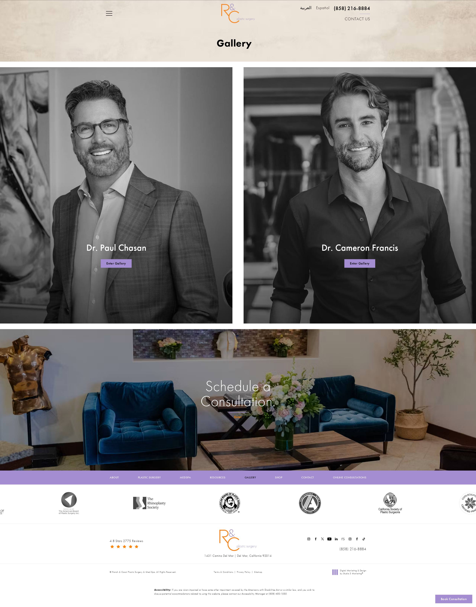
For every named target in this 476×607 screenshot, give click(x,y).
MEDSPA (185, 477)
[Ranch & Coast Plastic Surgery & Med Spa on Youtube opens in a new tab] (329, 538)
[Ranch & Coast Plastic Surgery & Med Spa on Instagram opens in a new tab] (308, 538)
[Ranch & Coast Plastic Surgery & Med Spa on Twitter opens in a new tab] (322, 538)
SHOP (278, 477)
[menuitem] (308, 538)
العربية (305, 8)
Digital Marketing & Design (353, 572)
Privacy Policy (243, 572)
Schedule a (238, 393)
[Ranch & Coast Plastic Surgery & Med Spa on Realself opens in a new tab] (343, 538)
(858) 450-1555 (278, 593)
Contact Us (357, 19)
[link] (352, 10)
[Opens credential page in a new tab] (244, 503)
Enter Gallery (116, 263)
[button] (109, 13)
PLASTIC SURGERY (149, 477)
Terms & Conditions (223, 572)
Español (322, 8)
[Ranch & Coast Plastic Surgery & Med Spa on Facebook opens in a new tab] (315, 538)
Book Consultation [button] (454, 599)
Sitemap (258, 572)
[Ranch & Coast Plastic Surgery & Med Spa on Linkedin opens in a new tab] (336, 538)
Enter (238, 417)
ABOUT (114, 477)
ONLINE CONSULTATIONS (349, 477)
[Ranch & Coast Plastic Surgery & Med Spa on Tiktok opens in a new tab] (363, 538)
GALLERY (250, 477)
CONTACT (307, 477)
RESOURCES (218, 477)
